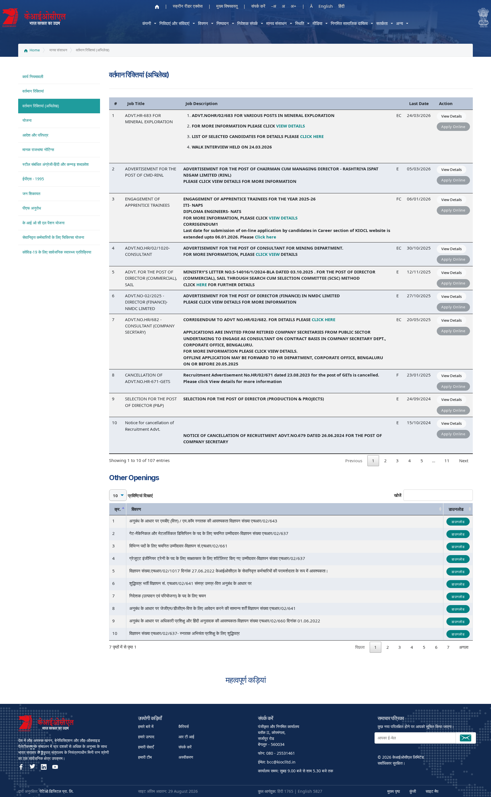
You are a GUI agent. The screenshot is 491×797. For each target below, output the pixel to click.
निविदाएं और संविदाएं (174, 23)
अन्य (399, 23)
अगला (463, 647)
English (326, 6)
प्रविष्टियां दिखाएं (140, 495)
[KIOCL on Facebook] (21, 767)
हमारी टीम (145, 757)
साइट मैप (432, 791)
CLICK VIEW (268, 254)
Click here (266, 237)
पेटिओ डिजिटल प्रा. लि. (56, 791)
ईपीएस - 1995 (33, 178)
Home (34, 50)
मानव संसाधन (276, 23)
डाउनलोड (456, 509)
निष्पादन (223, 23)
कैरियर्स (183, 726)
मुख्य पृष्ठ (393, 791)
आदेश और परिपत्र (35, 135)
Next (463, 460)
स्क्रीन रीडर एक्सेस (188, 6)
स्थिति (299, 23)
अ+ (293, 6)
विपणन (203, 23)
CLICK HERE (312, 136)
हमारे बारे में (145, 726)
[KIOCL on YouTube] (55, 767)
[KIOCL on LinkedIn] (44, 767)
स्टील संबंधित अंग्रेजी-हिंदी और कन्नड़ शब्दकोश (55, 164)
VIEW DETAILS (290, 126)
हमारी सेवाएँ (146, 747)
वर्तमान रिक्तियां (33, 91)
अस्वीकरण (185, 757)
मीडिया (317, 23)
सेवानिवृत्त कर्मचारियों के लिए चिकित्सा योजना (53, 237)
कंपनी (146, 23)
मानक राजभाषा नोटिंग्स (38, 149)
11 (447, 460)
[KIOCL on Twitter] (32, 767)
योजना (27, 120)
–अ (273, 6)
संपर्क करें (258, 6)
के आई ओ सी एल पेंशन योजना (43, 222)
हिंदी (341, 6)
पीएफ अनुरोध (31, 208)
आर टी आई (186, 736)
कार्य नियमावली (32, 76)
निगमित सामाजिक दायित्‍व (349, 23)
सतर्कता (382, 23)
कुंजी (412, 791)
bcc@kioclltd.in (281, 762)
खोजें (397, 495)
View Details (451, 116)
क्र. (118, 509)
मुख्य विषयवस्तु (227, 6)
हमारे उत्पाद (146, 736)
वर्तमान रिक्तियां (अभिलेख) (40, 105)
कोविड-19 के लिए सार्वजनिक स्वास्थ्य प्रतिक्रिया (56, 252)
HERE (201, 284)
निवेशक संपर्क (247, 23)
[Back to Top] (469, 782)
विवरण (136, 509)
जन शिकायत (31, 193)
